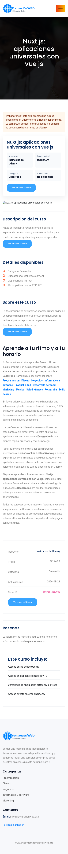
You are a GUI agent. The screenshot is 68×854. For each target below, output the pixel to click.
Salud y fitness (34, 389)
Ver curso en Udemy (21, 188)
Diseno (25, 380)
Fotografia (51, 389)
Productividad (23, 385)
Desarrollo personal (44, 385)
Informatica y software (16, 794)
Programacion (11, 380)
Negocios (37, 380)
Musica (20, 389)
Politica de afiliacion (13, 824)
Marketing (8, 389)
